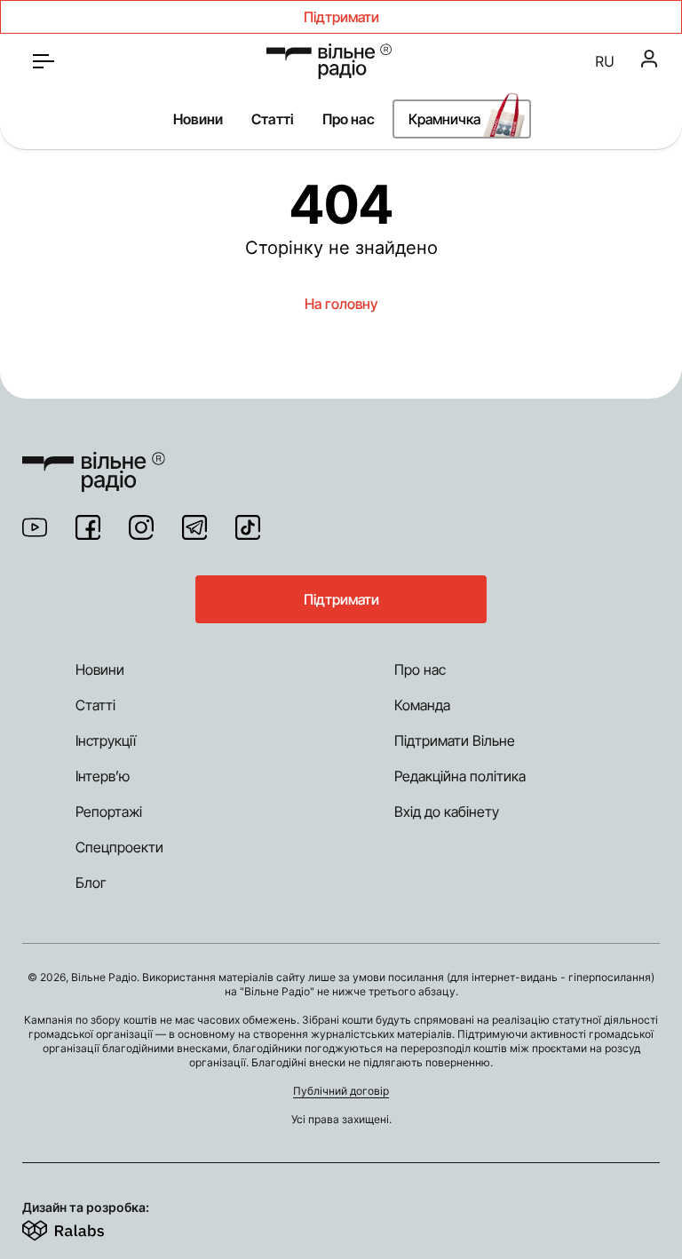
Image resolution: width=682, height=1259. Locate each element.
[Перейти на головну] (329, 61)
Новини (198, 119)
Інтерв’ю (102, 776)
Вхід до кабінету (446, 811)
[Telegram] (194, 527)
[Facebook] (87, 527)
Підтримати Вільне (454, 740)
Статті (272, 119)
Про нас (348, 119)
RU (605, 61)
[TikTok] (247, 527)
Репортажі (108, 811)
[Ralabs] (84, 1227)
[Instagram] (141, 527)
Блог (91, 882)
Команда (422, 705)
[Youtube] (34, 527)
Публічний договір (341, 1090)
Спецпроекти (119, 847)
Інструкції (105, 740)
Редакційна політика (460, 776)
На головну (341, 304)
